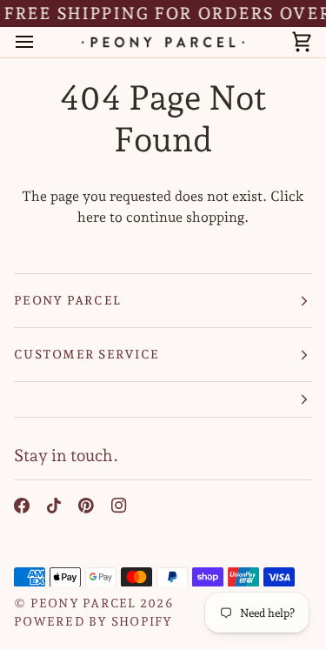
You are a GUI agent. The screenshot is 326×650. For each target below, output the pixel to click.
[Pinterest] (86, 505)
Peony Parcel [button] (67, 300)
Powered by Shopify (93, 621)
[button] (163, 400)
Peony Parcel (83, 603)
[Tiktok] (54, 505)
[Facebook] (22, 505)
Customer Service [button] (86, 354)
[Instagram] (119, 505)
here (91, 217)
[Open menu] (40, 42)
